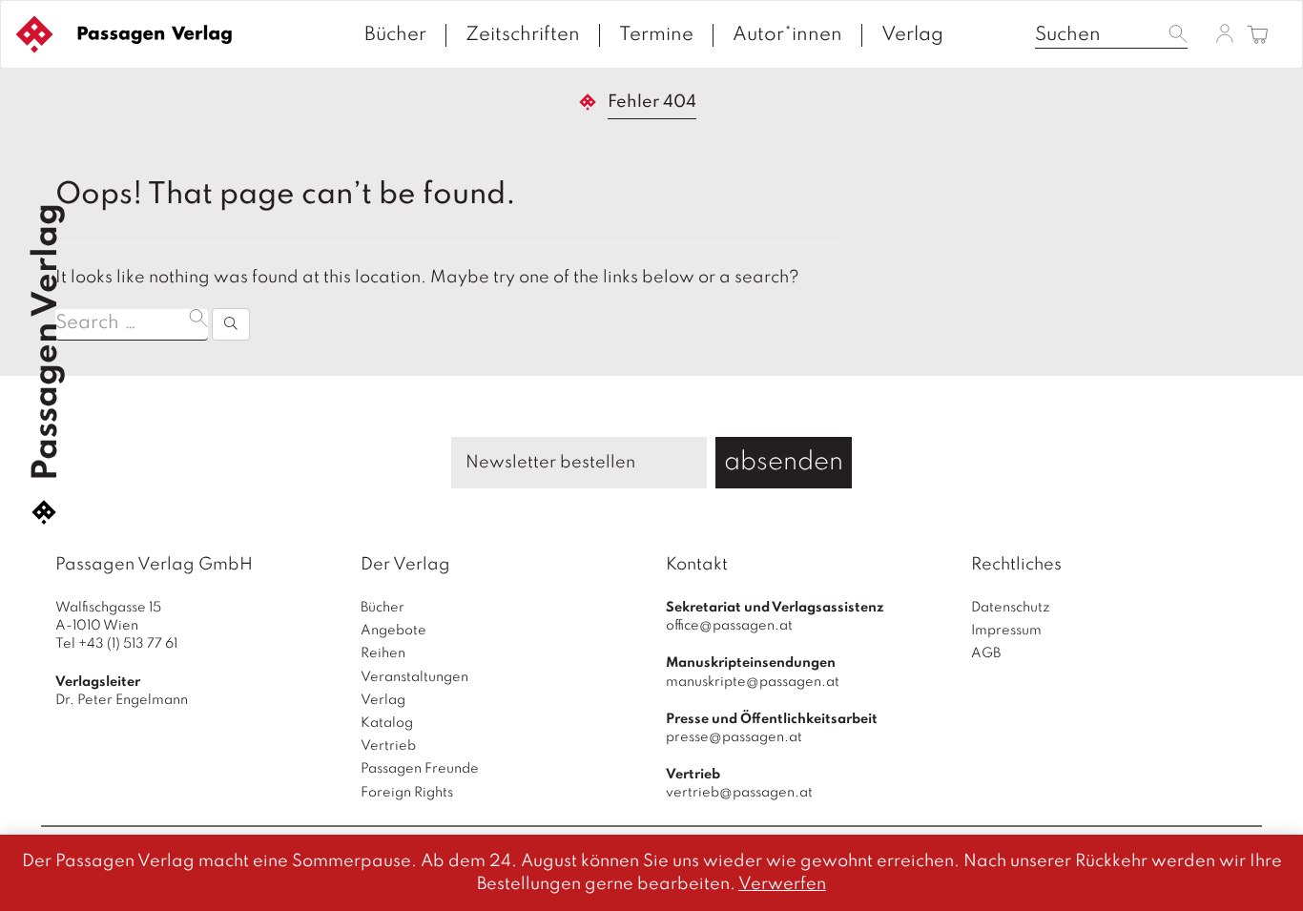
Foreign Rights (407, 792)
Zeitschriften (522, 35)
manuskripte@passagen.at (752, 682)
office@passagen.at (729, 625)
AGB (986, 653)
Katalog (387, 723)
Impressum (1006, 630)
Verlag (912, 35)
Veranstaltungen (414, 677)
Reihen (383, 653)
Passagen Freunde (420, 769)
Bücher (395, 35)
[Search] (231, 324)
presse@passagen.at (734, 737)
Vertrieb (388, 746)
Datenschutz (1010, 607)
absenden (783, 462)
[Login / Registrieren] (1224, 33)
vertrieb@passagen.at (739, 792)
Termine (656, 35)
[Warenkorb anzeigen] (1258, 36)
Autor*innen (787, 35)
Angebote (393, 630)
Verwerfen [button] (782, 884)
